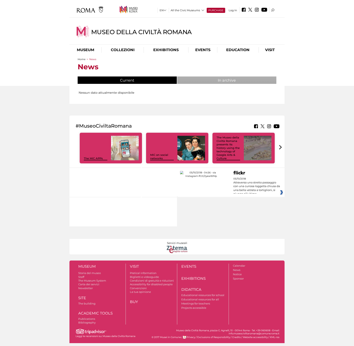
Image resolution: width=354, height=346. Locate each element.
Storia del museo (89, 273)
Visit (270, 50)
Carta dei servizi (88, 284)
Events (202, 50)
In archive (227, 80)
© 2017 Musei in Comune (166, 337)
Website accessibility (255, 337)
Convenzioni (138, 288)
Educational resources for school (202, 295)
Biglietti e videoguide (144, 277)
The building (86, 303)
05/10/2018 (256, 186)
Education (238, 50)
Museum (85, 50)
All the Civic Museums (185, 10)
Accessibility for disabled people (151, 284)
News (236, 270)
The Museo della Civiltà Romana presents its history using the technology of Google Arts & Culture (228, 148)
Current (137, 80)
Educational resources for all (200, 299)
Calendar (239, 265)
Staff (81, 277)
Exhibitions (166, 50)
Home (81, 59)
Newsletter (85, 288)
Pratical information (143, 273)
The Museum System (92, 280)
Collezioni (123, 50)
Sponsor (238, 278)
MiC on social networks (159, 156)
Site (82, 298)
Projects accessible (193, 307)
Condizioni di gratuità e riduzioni (152, 280)
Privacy (191, 337)
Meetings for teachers (195, 303)
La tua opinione (140, 291)
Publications (86, 318)
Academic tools (95, 313)
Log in (233, 10)
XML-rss (274, 337)
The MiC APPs (93, 158)
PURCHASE (216, 10)
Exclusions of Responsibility (213, 337)
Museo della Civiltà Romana (141, 32)
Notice (237, 274)
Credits (236, 337)
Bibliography (87, 322)
